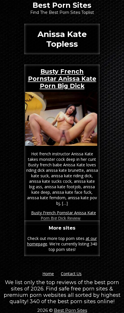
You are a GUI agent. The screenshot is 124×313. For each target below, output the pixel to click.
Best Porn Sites (62, 5)
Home (48, 273)
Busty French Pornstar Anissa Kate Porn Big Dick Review (63, 215)
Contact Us (71, 273)
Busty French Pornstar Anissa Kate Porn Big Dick (62, 79)
